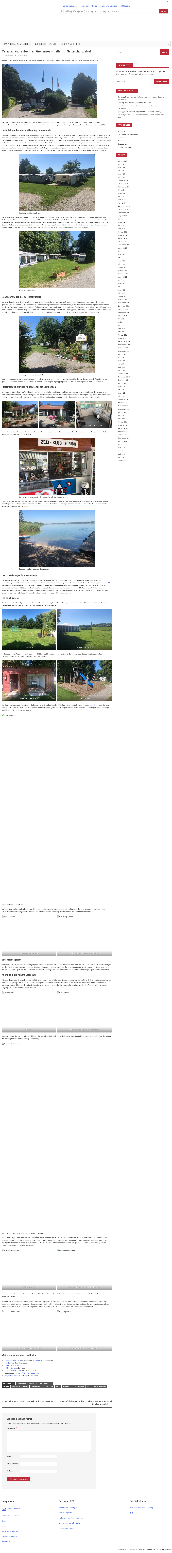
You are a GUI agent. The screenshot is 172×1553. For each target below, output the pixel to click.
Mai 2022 (121, 286)
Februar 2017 (123, 460)
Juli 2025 (121, 190)
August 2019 (122, 383)
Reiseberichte (45, 1383)
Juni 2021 (121, 322)
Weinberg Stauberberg (30, 1373)
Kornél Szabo (22, 55)
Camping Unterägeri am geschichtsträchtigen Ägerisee (29, 1401)
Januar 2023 (122, 270)
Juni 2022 (121, 283)
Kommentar (12, 1428)
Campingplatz (36, 1387)
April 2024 (121, 228)
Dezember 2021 (124, 303)
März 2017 (121, 457)
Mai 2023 (121, 258)
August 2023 (122, 248)
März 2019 (121, 396)
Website (10, 1471)
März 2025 (121, 203)
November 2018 (124, 406)
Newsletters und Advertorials (70, 1523)
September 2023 (124, 245)
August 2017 (122, 441)
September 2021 (124, 312)
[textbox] (111, 11)
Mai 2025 (121, 196)
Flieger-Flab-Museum (12, 1375)
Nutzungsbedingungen (10, 1531)
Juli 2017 (121, 444)
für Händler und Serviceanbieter (71, 1518)
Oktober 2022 (123, 274)
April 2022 (121, 290)
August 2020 (122, 354)
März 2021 (121, 332)
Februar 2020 (123, 373)
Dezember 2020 (124, 341)
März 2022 (121, 293)
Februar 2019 (123, 399)
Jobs (4, 1521)
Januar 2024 (122, 235)
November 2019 (124, 377)
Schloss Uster (10, 1368)
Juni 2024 (121, 222)
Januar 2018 (122, 425)
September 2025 (124, 187)
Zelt (89, 1387)
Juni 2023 (121, 254)
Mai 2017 (121, 451)
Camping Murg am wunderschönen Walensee (134, 102)
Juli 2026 (121, 164)
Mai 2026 (121, 171)
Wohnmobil (67, 1387)
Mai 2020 (121, 364)
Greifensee (48, 1387)
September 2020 (124, 351)
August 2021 (122, 315)
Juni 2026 (121, 167)
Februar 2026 (123, 180)
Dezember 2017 (124, 428)
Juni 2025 (121, 193)
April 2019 (121, 393)
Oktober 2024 (123, 209)
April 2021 (121, 328)
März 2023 (121, 264)
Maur (58, 1387)
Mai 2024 (121, 225)
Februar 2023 (123, 267)
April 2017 (121, 454)
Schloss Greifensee (12, 1365)
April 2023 (121, 261)
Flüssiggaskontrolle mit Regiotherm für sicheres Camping (139, 111)
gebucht (107, 583)
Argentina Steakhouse (13, 1370)
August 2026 (122, 161)
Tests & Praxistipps (70, 44)
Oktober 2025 (123, 183)
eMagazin (125, 5)
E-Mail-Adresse (13, 1463)
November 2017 (124, 431)
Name (9, 1456)
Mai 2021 (121, 325)
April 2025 (121, 200)
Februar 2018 (123, 422)
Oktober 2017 (123, 435)
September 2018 (124, 409)
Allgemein (121, 131)
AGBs (4, 1526)
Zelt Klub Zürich (99, 1387)
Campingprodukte (88, 5)
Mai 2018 (121, 415)
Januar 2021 (122, 338)
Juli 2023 (121, 251)
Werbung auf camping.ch (68, 1507)
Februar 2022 (123, 296)
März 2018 (121, 418)
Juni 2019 (121, 386)
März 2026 (121, 177)
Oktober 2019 (123, 380)
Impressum (6, 1541)
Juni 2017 (121, 448)
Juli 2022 (121, 280)
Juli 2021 (121, 319)
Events (52, 44)
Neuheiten (40, 44)
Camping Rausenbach (13, 1360)
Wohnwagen (79, 1387)
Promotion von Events (67, 1528)
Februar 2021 (123, 335)
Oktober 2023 (123, 241)
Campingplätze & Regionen (17, 44)
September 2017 (124, 438)
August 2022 (122, 277)
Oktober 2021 (123, 309)
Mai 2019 (121, 390)
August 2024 (122, 216)
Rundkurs (8, 1363)
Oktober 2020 (123, 348)
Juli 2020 (121, 357)
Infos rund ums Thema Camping (141, 1507)
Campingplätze (70, 5)
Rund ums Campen (109, 5)
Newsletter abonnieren (10, 1516)
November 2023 (124, 238)
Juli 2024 (121, 219)
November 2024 (124, 206)
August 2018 (122, 412)
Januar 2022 (122, 299)
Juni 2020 (121, 361)
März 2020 (121, 370)
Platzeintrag (37, 1360)
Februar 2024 (123, 232)
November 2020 (124, 344)
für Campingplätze (66, 1513)
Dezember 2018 (124, 402)
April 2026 (121, 174)
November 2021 (124, 306)
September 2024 (124, 212)
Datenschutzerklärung (10, 1536)
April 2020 (121, 367)
